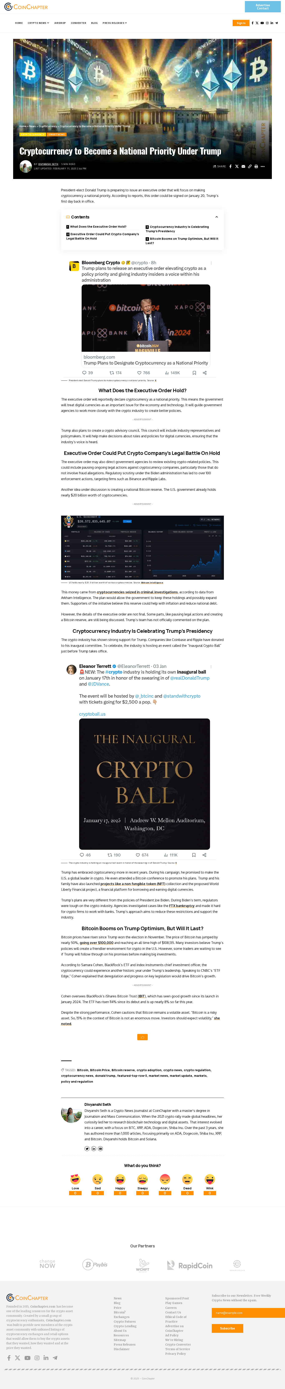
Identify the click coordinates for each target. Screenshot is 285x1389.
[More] (263, 166)
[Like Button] (142, 1037)
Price (117, 1308)
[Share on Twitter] (237, 166)
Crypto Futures (125, 1321)
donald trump (105, 1076)
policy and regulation (77, 1081)
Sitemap (120, 1340)
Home (22, 126)
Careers (171, 1308)
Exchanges (122, 1317)
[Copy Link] (250, 166)
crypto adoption (149, 1070)
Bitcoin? (120, 1312)
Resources (121, 1335)
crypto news (172, 1070)
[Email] (243, 166)
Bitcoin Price (100, 1070)
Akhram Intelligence (152, 582)
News (32, 126)
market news (158, 1076)
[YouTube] (262, 23)
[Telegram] (276, 23)
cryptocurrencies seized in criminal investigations (137, 592)
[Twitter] (257, 23)
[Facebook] (253, 23)
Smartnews (56, 134)
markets (200, 1076)
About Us (120, 1331)
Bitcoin (82, 1070)
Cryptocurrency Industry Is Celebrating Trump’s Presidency (177, 229)
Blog (117, 1303)
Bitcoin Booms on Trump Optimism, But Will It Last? (182, 241)
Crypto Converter (178, 1344)
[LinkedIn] (272, 23)
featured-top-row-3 (132, 1076)
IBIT (142, 996)
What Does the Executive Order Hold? (98, 226)
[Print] (256, 166)
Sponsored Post (177, 1298)
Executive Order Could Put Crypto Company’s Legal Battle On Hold (102, 236)
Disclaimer (122, 1349)
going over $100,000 (96, 943)
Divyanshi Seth (48, 164)
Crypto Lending (125, 1326)
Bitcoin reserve (123, 1070)
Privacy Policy (175, 1354)
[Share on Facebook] (230, 166)
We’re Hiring (174, 1340)
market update (181, 1076)
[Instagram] (267, 23)
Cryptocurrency (48, 126)
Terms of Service (177, 1349)
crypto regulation (197, 1070)
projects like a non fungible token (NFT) (133, 884)
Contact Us (173, 1312)
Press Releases (125, 1344)
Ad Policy (172, 1335)
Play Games (173, 1303)
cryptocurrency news (77, 1076)
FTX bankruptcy (182, 906)
